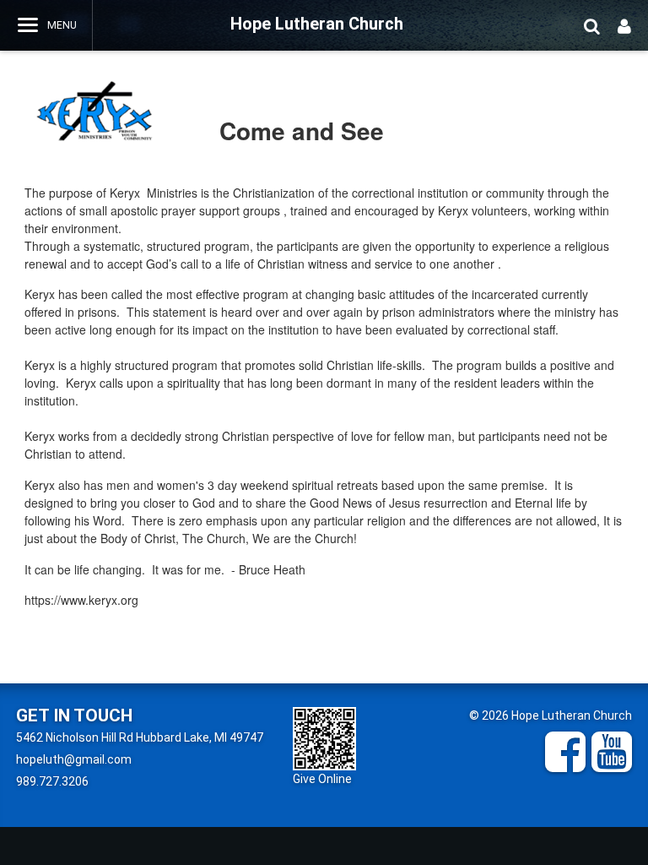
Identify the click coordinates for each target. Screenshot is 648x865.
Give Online (322, 779)
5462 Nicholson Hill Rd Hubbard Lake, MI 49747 (139, 737)
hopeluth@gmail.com (74, 759)
